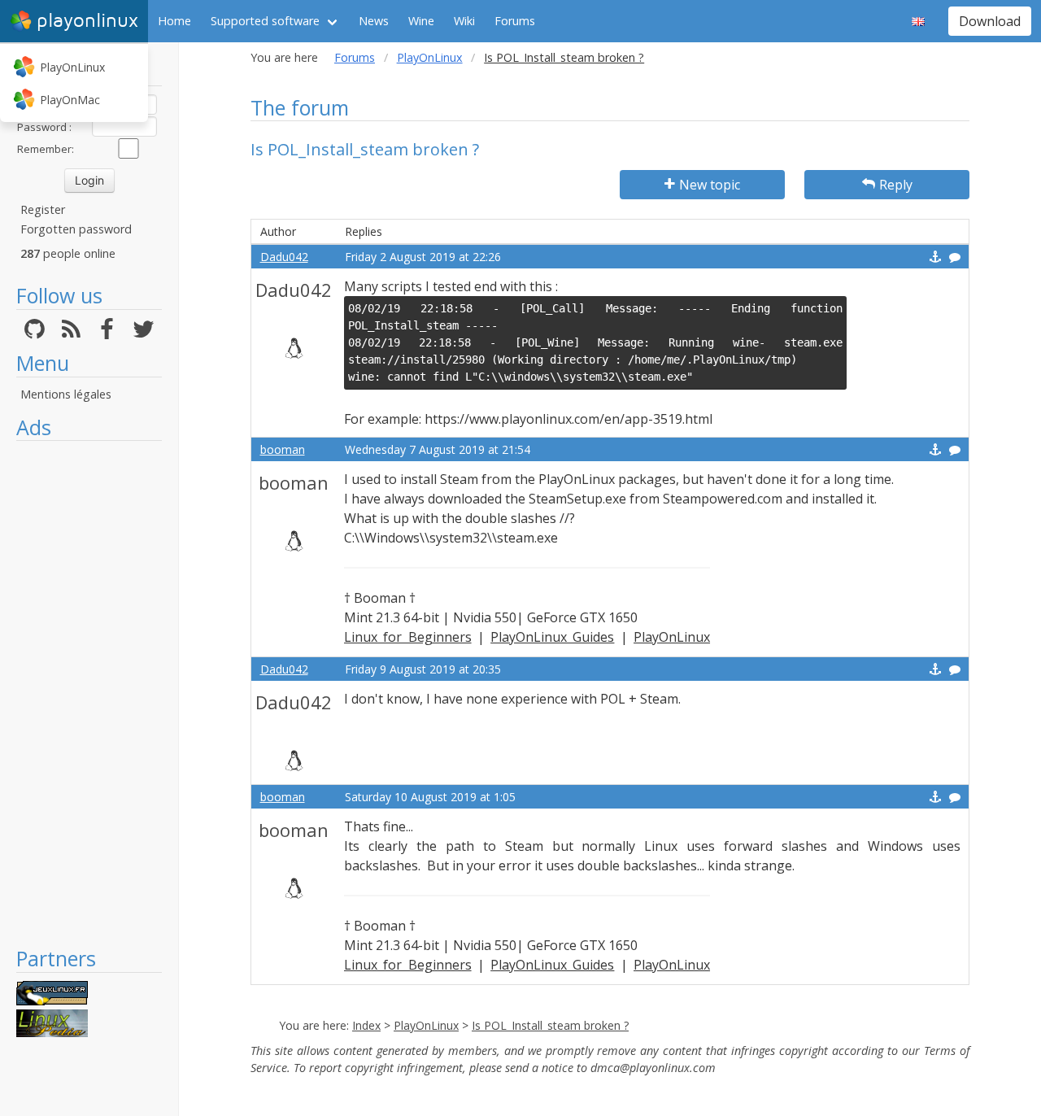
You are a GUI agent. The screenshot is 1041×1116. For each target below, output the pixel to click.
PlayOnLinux (72, 67)
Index (366, 1025)
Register (42, 209)
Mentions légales (65, 394)
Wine (421, 20)
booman (282, 449)
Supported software (265, 20)
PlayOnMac (70, 99)
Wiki (464, 20)
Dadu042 (284, 256)
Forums (514, 20)
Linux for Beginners (408, 637)
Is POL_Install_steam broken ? (550, 1025)
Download (990, 21)
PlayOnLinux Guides (552, 637)
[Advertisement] (89, 693)
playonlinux (87, 21)
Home (174, 20)
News (374, 20)
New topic (709, 185)
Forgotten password (76, 229)
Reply (896, 185)
